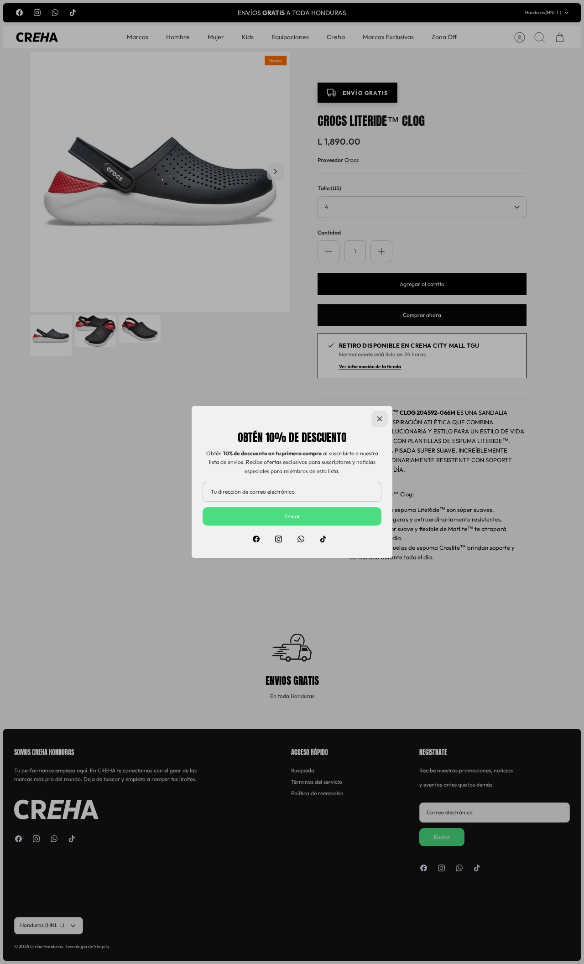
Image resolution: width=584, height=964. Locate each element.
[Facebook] (256, 539)
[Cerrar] (379, 419)
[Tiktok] (323, 539)
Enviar (292, 516)
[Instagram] (278, 539)
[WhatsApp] (301, 539)
